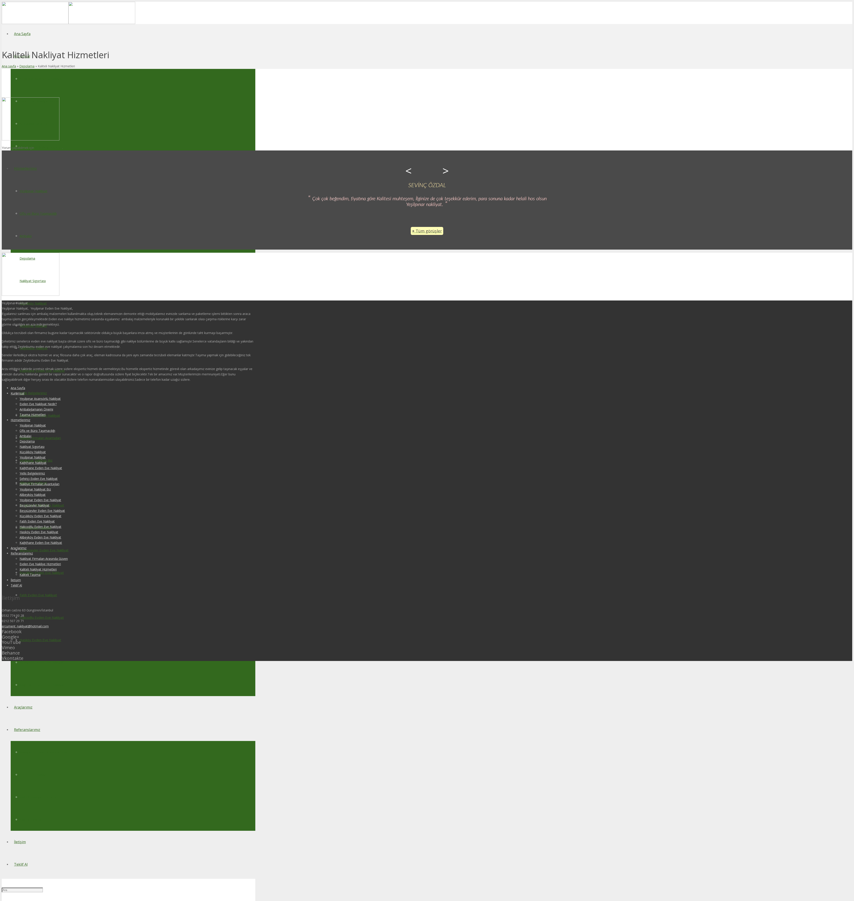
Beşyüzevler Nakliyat (34, 505)
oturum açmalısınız (48, 148)
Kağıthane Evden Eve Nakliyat (41, 468)
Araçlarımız (18, 548)
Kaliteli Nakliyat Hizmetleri (38, 569)
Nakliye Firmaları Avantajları (39, 484)
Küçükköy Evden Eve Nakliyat (40, 516)
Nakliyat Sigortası (32, 446)
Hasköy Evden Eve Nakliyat (39, 532)
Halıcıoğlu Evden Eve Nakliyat (40, 527)
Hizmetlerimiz (20, 420)
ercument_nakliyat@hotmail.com (25, 626)
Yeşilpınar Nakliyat (33, 457)
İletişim (16, 580)
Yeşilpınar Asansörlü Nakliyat (40, 398)
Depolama (26, 66)
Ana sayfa (9, 66)
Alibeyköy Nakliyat (33, 495)
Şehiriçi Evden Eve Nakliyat (39, 479)
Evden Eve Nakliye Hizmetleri (40, 564)
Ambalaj (25, 436)
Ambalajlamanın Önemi (36, 409)
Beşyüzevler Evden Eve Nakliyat (42, 511)
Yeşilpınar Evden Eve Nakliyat (40, 500)
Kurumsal (17, 393)
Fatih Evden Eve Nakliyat (37, 521)
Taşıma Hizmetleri (33, 414)
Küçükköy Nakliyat (33, 452)
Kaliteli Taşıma (30, 575)
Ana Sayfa (18, 388)
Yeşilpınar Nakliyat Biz (35, 489)
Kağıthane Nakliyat (33, 463)
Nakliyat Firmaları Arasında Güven (44, 559)
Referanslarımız (22, 553)
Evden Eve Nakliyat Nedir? (38, 404)
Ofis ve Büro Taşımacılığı (37, 430)
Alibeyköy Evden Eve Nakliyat (40, 537)
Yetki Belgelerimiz (32, 473)
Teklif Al (16, 585)
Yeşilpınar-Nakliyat (33, 425)
